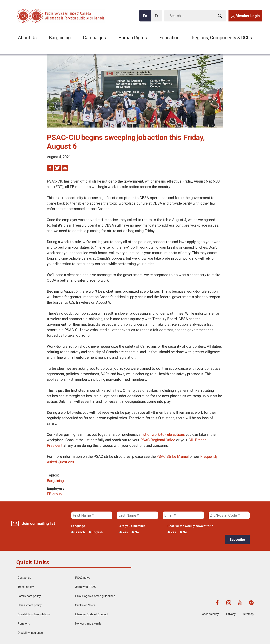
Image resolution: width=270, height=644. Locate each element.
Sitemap (248, 614)
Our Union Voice (85, 605)
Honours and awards (88, 623)
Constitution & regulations (34, 614)
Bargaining (60, 37)
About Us (27, 37)
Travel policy (26, 587)
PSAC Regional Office (157, 440)
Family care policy (29, 596)
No (136, 532)
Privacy (231, 614)
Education (169, 37)
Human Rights (132, 37)
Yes (125, 532)
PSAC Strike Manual (172, 456)
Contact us (24, 577)
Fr (157, 17)
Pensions (24, 623)
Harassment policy (30, 605)
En (146, 17)
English (97, 532)
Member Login (248, 16)
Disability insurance (30, 632)
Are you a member (132, 526)
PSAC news (82, 577)
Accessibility (210, 614)
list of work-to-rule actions (163, 434)
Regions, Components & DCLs (222, 37)
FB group (54, 494)
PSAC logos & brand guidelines (95, 596)
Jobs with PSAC (85, 587)
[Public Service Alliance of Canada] (40, 15)
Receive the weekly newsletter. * (190, 526)
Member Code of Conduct (91, 614)
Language (78, 526)
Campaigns (94, 37)
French (79, 532)
